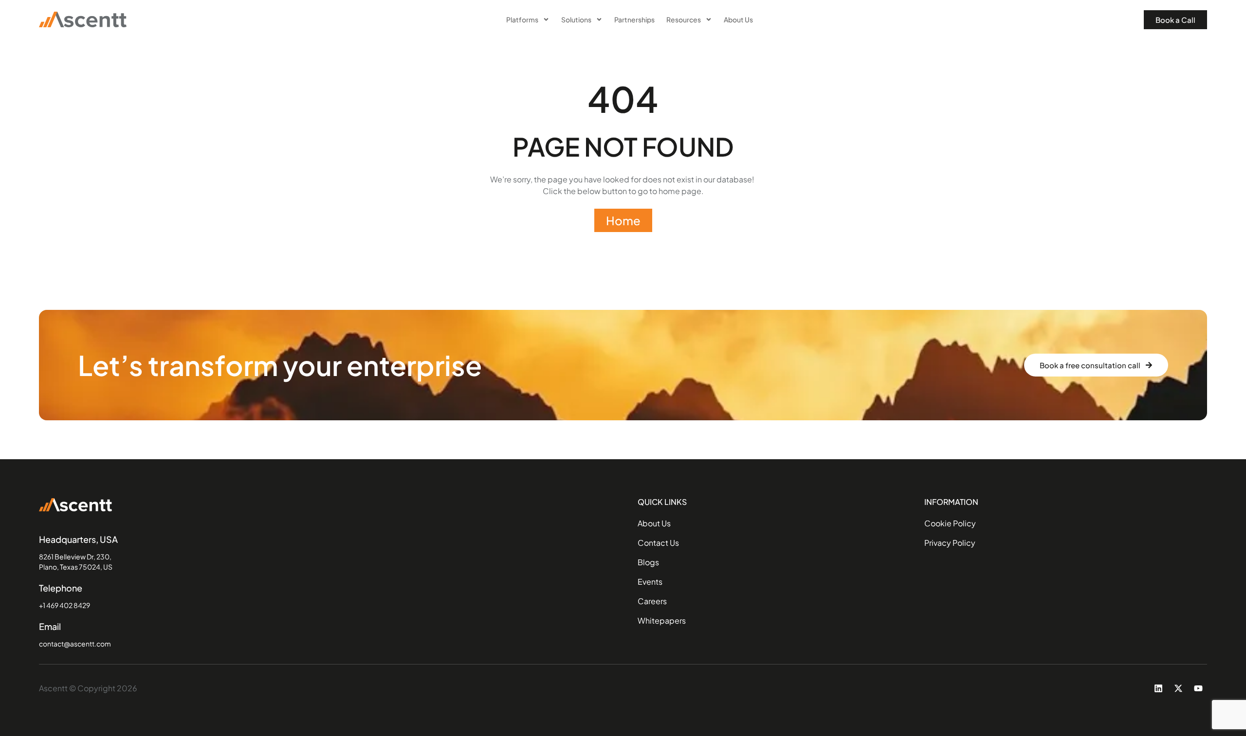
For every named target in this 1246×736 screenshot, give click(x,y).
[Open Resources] (708, 20)
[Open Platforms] (546, 20)
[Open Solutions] (599, 20)
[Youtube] (1198, 688)
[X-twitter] (1178, 688)
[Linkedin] (1158, 688)
